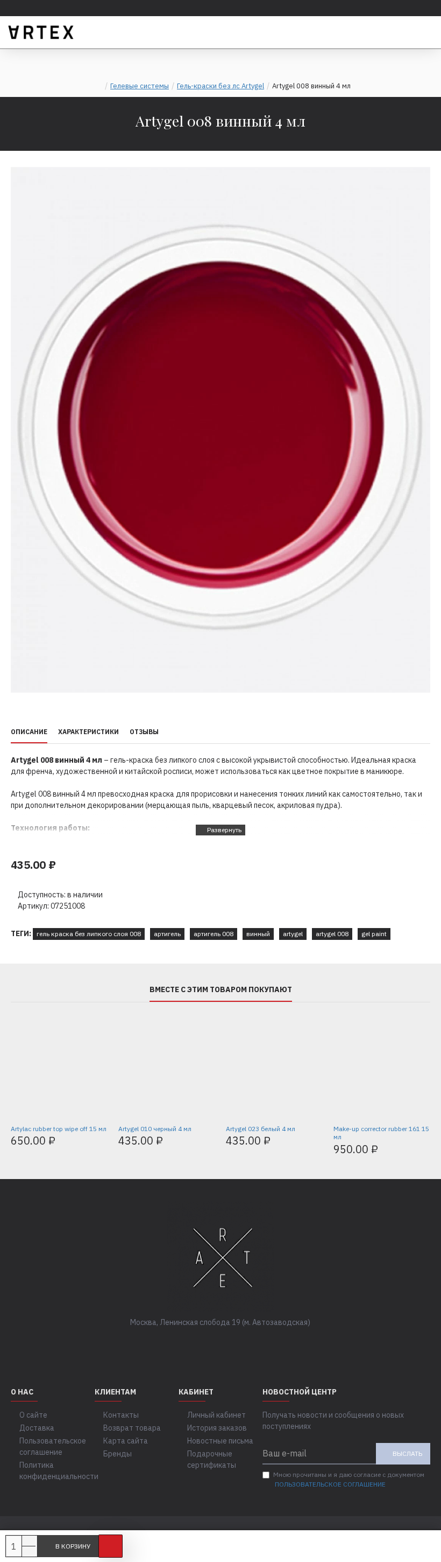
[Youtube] (253, 1344)
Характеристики (88, 732)
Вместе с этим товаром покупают (221, 989)
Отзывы (144, 732)
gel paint (374, 934)
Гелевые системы (139, 85)
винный (258, 934)
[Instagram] (231, 1344)
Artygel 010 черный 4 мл (154, 1129)
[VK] (210, 1344)
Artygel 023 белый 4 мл (260, 1129)
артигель (167, 934)
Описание (29, 732)
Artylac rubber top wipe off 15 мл (58, 1129)
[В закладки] (110, 1546)
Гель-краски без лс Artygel (220, 85)
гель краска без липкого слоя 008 (89, 934)
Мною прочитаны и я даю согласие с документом (348, 1479)
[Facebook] (188, 1344)
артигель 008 (213, 934)
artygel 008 (332, 934)
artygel (293, 934)
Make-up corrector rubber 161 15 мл (381, 1133)
